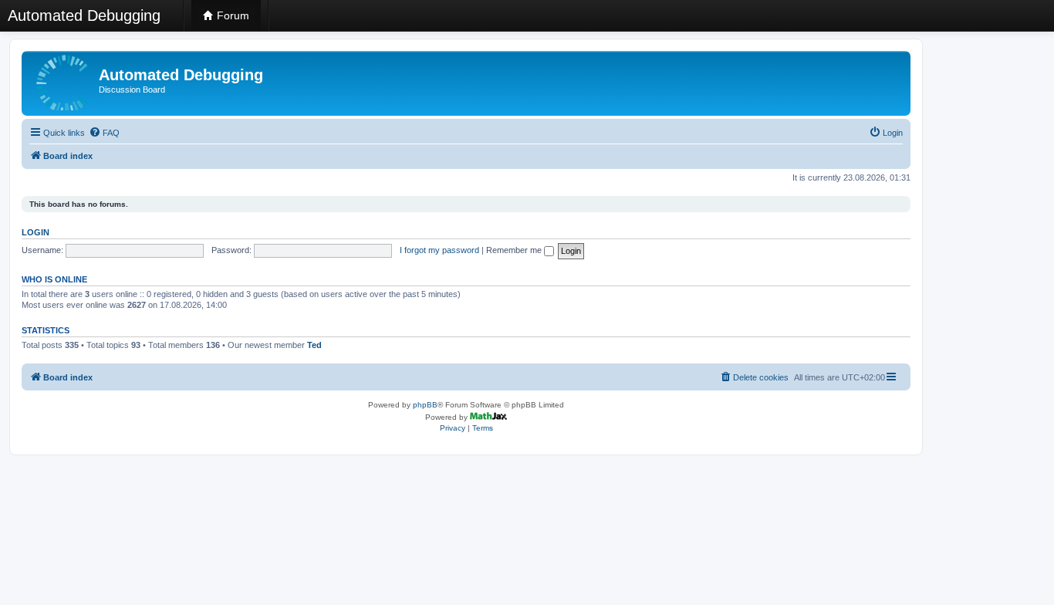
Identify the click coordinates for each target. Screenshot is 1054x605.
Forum (231, 15)
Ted (314, 345)
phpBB (425, 405)
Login (35, 232)
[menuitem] (104, 132)
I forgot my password (439, 250)
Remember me (515, 250)
